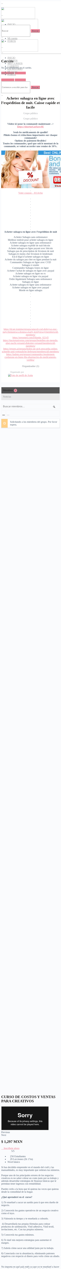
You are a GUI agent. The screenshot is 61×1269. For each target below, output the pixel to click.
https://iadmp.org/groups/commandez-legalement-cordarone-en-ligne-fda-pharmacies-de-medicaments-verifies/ (30, 357)
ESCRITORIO (15, 69)
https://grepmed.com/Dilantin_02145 (31, 337)
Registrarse (20, 73)
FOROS (12, 74)
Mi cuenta (12, 38)
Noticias (7, 396)
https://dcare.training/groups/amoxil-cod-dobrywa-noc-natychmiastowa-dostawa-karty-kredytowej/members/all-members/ (30, 332)
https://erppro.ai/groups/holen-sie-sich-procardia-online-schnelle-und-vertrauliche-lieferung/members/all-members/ (30, 350)
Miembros (9, 390)
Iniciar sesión (7, 80)
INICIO (11, 57)
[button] (10, 1148)
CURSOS (13, 60)
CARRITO (13, 66)
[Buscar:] (16, 30)
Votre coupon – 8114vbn (30, 193)
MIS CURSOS (15, 63)
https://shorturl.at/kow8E (30, 126)
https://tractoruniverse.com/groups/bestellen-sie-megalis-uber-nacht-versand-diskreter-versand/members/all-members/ (30, 343)
